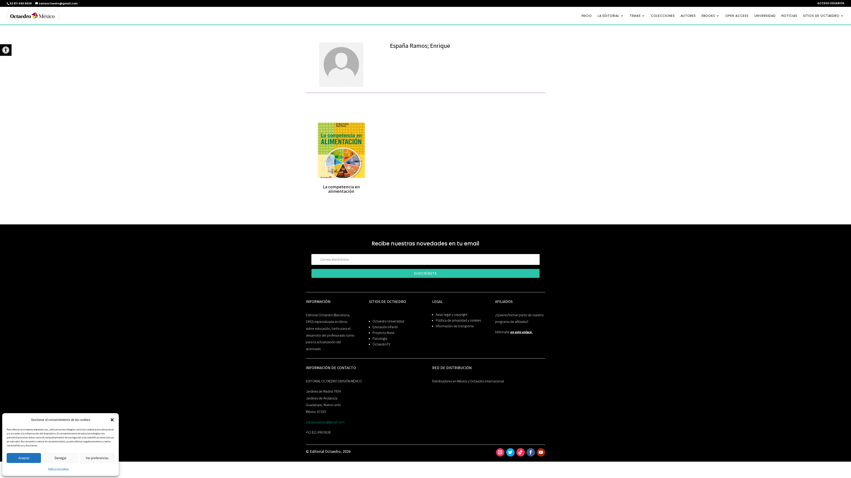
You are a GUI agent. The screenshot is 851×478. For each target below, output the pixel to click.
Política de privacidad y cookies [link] (458, 320)
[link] (6, 50)
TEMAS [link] (635, 16)
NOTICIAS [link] (789, 16)
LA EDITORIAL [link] (608, 16)
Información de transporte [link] (455, 326)
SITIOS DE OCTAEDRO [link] (821, 16)
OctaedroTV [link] (381, 344)
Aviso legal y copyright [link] (452, 314)
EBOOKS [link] (708, 16)
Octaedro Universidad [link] (388, 321)
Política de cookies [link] (58, 468)
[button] (112, 420)
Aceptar (23, 458)
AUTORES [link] (688, 16)
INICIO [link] (587, 16)
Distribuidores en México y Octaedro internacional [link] (468, 381)
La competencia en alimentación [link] (341, 189)
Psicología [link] (380, 338)
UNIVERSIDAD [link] (765, 16)
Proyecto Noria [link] (383, 332)
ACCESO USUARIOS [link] (830, 3)
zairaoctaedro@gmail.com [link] (325, 422)
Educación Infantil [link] (385, 327)
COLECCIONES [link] (663, 16)
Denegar (60, 458)
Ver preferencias (97, 458)
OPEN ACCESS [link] (737, 16)
